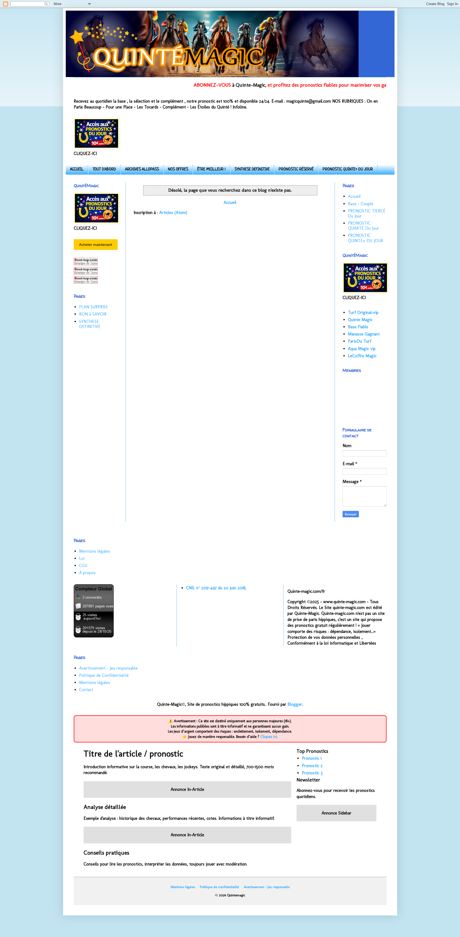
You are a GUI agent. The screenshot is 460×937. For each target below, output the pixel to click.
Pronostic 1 (312, 758)
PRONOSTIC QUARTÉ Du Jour (363, 226)
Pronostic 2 (312, 765)
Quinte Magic (360, 319)
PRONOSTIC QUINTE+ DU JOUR (348, 169)
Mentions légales (94, 551)
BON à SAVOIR (92, 314)
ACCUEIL (77, 169)
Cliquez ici (268, 736)
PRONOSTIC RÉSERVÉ (296, 169)
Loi (82, 558)
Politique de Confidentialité (104, 675)
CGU (83, 565)
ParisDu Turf (359, 341)
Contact (86, 689)
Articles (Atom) (173, 212)
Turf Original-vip (363, 312)
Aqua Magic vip (362, 348)
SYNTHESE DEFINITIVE (252, 169)
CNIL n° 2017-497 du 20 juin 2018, (216, 587)
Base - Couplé (360, 203)
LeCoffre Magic (362, 355)
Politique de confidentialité (219, 887)
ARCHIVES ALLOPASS (142, 169)
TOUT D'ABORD (104, 169)
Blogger (295, 704)
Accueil (230, 202)
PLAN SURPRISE (93, 306)
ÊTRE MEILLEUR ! (211, 169)
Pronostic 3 (312, 772)
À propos (87, 572)
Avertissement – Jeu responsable (108, 668)
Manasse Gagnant (364, 334)
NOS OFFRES (178, 169)
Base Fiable (358, 326)
